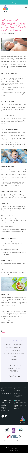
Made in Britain (17, 390)
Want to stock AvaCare (6, 387)
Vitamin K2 (14, 371)
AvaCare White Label (6, 393)
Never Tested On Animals (20, 387)
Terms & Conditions (5, 402)
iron (14, 356)
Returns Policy (4, 412)
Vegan (15, 388)
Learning (14, 359)
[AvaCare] (5, 8)
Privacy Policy (4, 404)
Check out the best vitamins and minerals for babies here (12, 321)
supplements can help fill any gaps (14, 302)
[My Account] (12, 3)
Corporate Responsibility (4, 406)
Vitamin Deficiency (14, 368)
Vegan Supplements (14, 365)
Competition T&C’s (5, 410)
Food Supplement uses (14, 351)
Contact (3, 390)
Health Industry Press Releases (14, 354)
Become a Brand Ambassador (18, 395)
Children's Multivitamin (14, 348)
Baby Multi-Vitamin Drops (14, 345)
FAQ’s (2, 388)
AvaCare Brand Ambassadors (17, 392)
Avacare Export (5, 392)
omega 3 (14, 362)
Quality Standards (5, 409)
